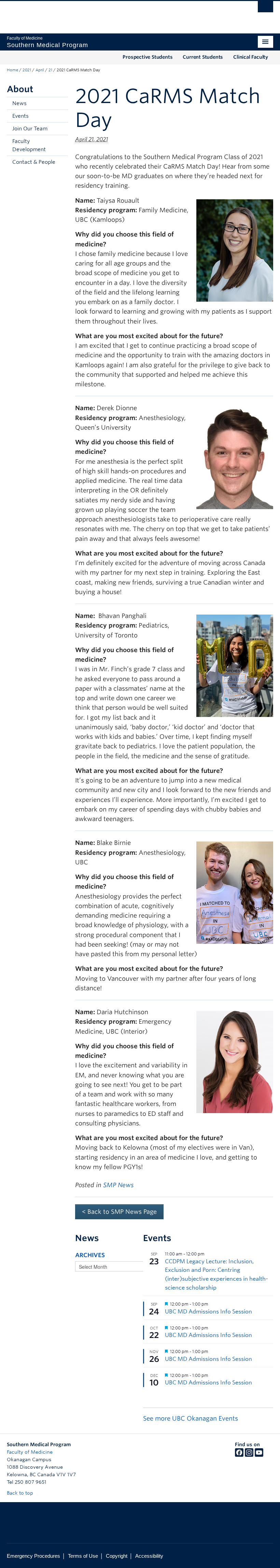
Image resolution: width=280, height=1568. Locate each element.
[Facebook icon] (239, 1455)
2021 (27, 70)
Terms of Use (83, 1556)
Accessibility (149, 1556)
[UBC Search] (265, 8)
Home (12, 70)
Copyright (116, 1556)
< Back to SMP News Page (119, 1211)
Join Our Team (29, 129)
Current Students (203, 57)
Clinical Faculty (250, 57)
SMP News (118, 1185)
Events (20, 116)
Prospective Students (147, 57)
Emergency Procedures (33, 1556)
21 (50, 70)
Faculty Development (29, 145)
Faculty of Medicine (30, 1452)
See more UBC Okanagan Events (190, 1418)
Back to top (20, 1493)
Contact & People (33, 162)
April (40, 70)
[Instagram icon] (249, 1455)
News (19, 103)
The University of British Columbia (120, 14)
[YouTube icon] (259, 1455)
